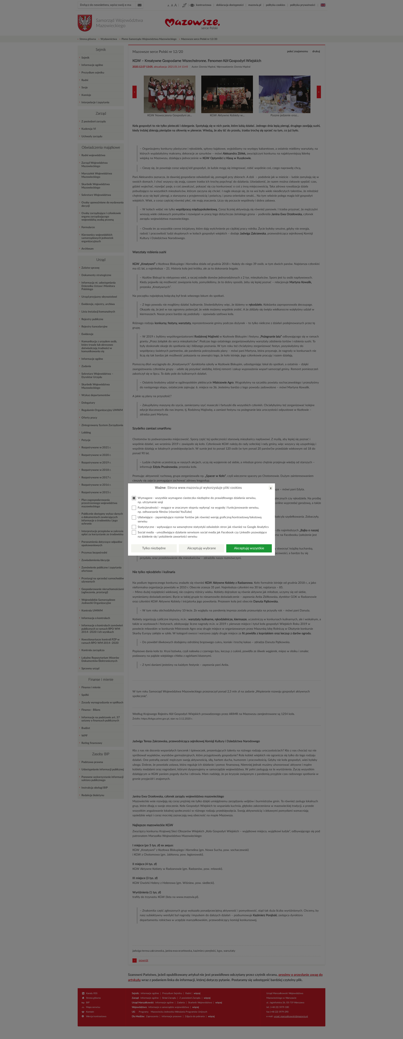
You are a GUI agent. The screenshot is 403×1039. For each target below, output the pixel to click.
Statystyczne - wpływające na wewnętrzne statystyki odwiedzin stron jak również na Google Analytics (203, 527)
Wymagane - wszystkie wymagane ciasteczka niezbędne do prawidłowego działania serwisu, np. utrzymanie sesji (197, 500)
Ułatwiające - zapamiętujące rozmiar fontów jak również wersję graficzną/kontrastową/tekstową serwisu (200, 519)
